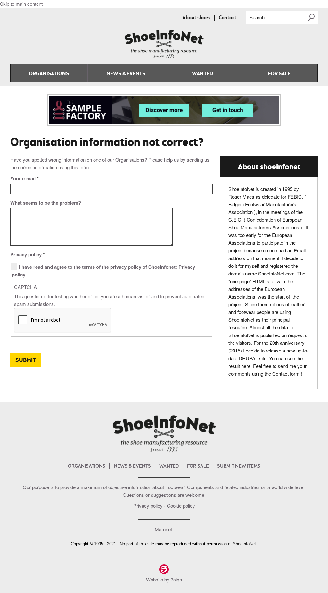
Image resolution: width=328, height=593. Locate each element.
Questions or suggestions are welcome (163, 494)
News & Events (125, 74)
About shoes (196, 18)
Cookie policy (181, 505)
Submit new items (238, 466)
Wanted (202, 74)
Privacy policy (27, 254)
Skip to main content (21, 3)
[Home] (164, 57)
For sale (279, 74)
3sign (176, 579)
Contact (227, 18)
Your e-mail (24, 178)
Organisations (49, 74)
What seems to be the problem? (45, 202)
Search (257, 17)
